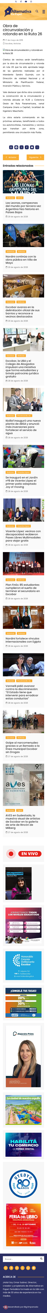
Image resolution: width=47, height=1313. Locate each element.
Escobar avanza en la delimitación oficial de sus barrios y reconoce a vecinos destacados (23, 311)
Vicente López (23, 472)
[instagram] (31, 1)
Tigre (19, 810)
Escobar (9, 43)
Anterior (12, 157)
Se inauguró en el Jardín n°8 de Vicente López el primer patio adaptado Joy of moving (22, 482)
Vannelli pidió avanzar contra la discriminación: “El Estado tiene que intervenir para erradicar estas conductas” (22, 692)
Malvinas (10, 251)
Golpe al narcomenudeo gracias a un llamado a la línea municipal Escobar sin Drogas (23, 747)
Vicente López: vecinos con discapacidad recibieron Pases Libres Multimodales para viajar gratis (23, 535)
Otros (19, 198)
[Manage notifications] (6, 1307)
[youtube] (26, 1)
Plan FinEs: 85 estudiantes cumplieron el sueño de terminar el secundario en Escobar (23, 589)
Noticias (17, 43)
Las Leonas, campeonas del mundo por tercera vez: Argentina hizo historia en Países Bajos (23, 207)
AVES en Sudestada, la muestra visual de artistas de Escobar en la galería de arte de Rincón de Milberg (23, 822)
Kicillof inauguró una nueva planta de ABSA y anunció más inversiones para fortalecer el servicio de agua (23, 427)
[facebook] (21, 1)
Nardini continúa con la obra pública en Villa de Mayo (21, 260)
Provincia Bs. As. (24, 415)
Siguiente (33, 157)
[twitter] (16, 1)
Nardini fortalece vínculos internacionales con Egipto (23, 640)
